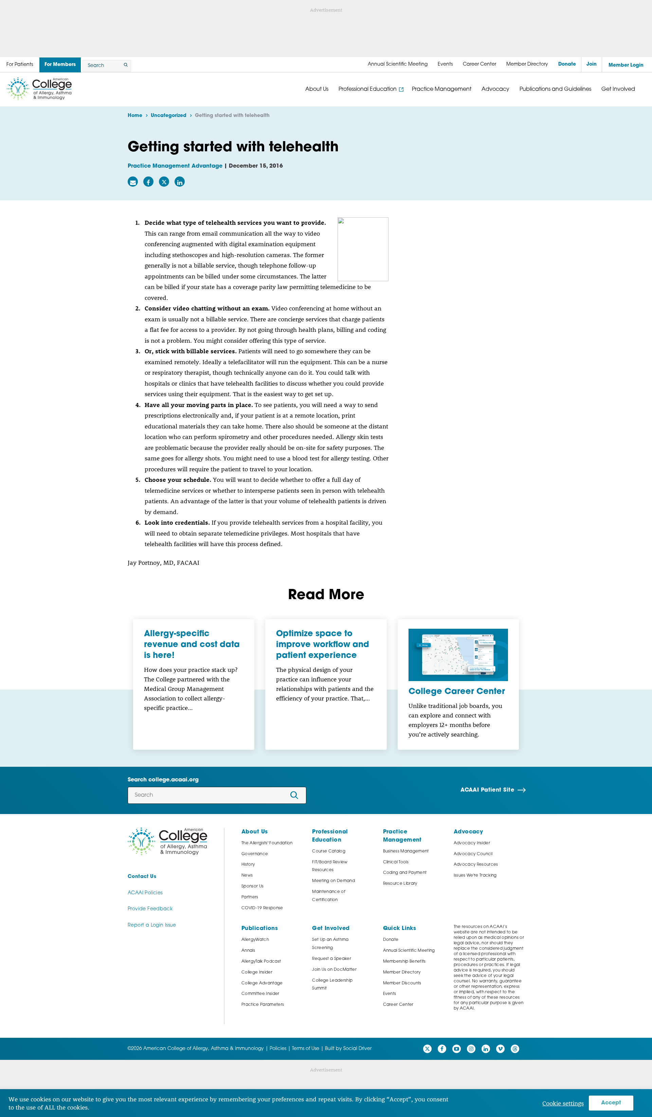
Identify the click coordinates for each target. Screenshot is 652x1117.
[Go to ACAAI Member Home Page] (167, 841)
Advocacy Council (473, 854)
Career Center (398, 1005)
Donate (391, 940)
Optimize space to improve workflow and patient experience (322, 645)
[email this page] (133, 181)
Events (389, 994)
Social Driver (357, 1048)
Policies (278, 1048)
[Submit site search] (124, 66)
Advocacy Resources (476, 865)
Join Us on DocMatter (334, 970)
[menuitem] (398, 64)
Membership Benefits (404, 962)
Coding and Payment (405, 873)
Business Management (406, 851)
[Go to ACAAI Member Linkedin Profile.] (486, 1049)
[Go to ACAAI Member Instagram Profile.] (471, 1049)
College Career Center (457, 692)
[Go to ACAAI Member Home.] (39, 89)
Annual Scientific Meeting (409, 951)
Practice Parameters (262, 1005)
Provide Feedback (150, 909)
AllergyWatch (255, 940)
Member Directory (402, 972)
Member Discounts (402, 983)
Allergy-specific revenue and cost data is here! (192, 645)
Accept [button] (611, 1103)
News (247, 876)
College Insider (256, 972)
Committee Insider (260, 994)
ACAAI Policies (145, 893)
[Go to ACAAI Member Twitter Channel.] (427, 1049)
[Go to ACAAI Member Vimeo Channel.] (500, 1049)
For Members (60, 64)
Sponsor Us (252, 886)
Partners (249, 897)
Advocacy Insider (472, 843)
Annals (248, 951)
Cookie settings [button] (563, 1103)
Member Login (626, 65)
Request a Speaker (331, 959)
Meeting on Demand (333, 881)
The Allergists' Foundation (267, 843)
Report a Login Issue (152, 925)
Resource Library (400, 884)
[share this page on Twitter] (164, 181)
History (248, 865)
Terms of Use (305, 1048)
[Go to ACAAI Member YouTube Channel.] (456, 1049)
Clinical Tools (396, 862)
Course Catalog (328, 851)
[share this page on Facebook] (148, 181)
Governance (254, 854)
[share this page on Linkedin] (180, 181)
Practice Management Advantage (175, 166)
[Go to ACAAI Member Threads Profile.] (515, 1049)
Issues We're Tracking (475, 876)
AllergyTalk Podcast (261, 962)
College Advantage (262, 983)
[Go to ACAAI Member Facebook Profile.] (442, 1049)
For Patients (19, 64)
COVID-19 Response (262, 908)
